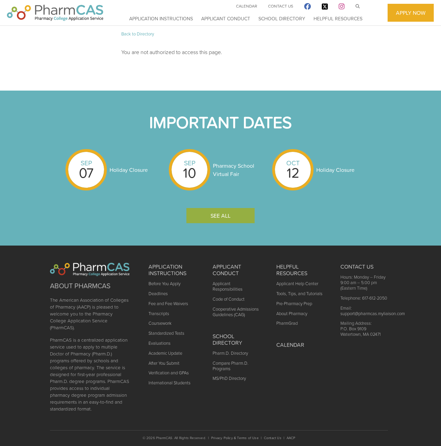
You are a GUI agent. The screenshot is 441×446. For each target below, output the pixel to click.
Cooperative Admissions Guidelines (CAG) (236, 312)
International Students (169, 383)
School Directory (281, 18)
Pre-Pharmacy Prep (294, 303)
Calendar (246, 6)
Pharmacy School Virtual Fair (233, 170)
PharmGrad (287, 323)
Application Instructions (161, 18)
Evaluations (159, 343)
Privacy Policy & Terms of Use (235, 437)
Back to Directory (137, 34)
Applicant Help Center (297, 283)
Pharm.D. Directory (230, 353)
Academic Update (165, 353)
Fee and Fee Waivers (168, 303)
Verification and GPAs (168, 373)
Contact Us (280, 6)
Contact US (356, 266)
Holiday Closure (129, 170)
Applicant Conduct (225, 18)
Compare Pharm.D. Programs (230, 366)
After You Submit (164, 363)
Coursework (159, 323)
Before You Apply (164, 283)
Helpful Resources (338, 18)
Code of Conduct (229, 299)
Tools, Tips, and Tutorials (299, 293)
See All (220, 215)
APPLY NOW (410, 13)
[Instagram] (341, 7)
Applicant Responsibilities (228, 286)
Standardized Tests (166, 333)
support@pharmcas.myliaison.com (372, 313)
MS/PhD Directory (229, 378)
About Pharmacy (291, 313)
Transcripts (158, 313)
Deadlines (158, 293)
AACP (291, 437)
